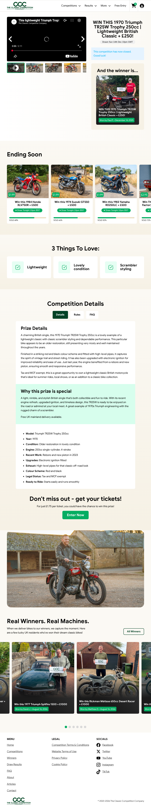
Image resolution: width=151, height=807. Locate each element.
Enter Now (75, 515)
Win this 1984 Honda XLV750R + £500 (28, 203)
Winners (11, 758)
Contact (11, 790)
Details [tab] (60, 314)
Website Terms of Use (64, 751)
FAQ (9, 771)
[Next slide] (82, 39)
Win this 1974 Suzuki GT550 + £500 (72, 203)
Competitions (15, 751)
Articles (11, 784)
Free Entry (120, 5)
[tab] (60, 315)
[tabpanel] (75, 405)
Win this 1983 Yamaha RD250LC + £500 (116, 203)
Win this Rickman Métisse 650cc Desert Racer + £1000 (107, 703)
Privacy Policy (59, 758)
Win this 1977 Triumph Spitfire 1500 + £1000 (40, 704)
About (10, 777)
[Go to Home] (20, 5)
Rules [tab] (77, 314)
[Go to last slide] (10, 39)
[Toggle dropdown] (80, 5)
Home (10, 745)
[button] (16, 68)
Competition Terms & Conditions (70, 745)
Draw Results (14, 764)
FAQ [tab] (92, 314)
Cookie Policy (59, 764)
